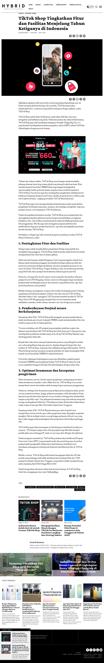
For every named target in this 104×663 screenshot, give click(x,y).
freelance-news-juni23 (45, 487)
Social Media (71, 487)
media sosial (60, 487)
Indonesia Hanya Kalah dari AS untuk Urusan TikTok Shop (29, 527)
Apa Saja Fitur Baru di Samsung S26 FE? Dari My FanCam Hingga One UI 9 (72, 606)
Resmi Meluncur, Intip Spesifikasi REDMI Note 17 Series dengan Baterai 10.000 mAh (11, 607)
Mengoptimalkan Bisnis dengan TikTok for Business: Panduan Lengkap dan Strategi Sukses (51, 530)
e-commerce (30, 487)
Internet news (30, 13)
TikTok (21, 103)
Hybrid (21, 13)
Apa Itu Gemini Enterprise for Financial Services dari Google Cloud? (51, 606)
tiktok (81, 487)
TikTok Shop (52, 472)
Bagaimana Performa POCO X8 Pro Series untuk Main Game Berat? (92, 606)
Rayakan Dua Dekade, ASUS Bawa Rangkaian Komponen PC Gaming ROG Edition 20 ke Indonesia (31, 608)
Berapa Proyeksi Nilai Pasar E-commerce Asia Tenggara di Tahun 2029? (74, 530)
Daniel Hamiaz (24, 32)
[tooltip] (70, 36)
